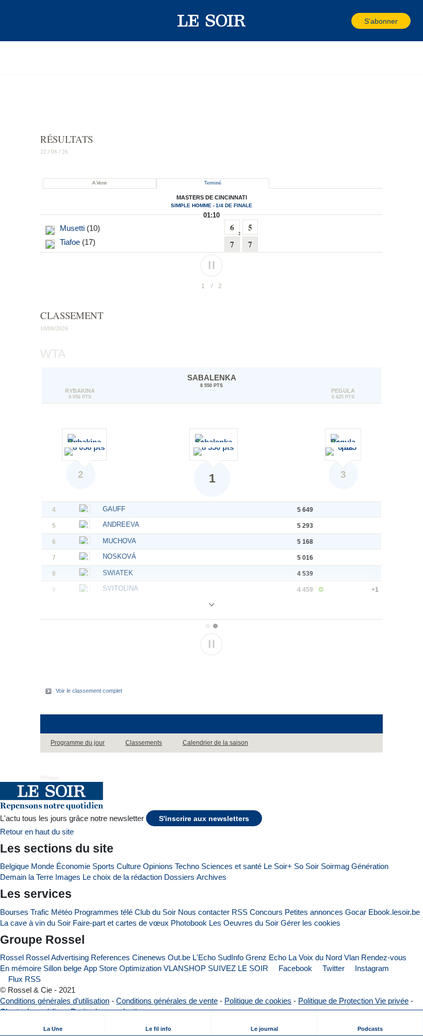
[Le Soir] (211, 20)
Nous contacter (204, 912)
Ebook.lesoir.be (394, 912)
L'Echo (204, 957)
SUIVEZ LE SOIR (238, 968)
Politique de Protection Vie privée (353, 1000)
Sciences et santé (231, 866)
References (110, 957)
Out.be (179, 957)
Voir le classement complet (89, 691)
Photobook (189, 922)
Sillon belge (62, 968)
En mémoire (20, 968)
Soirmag (335, 866)
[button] (25, 20)
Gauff (114, 509)
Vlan (351, 957)
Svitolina (120, 588)
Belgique (14, 866)
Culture (129, 866)
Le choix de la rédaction (122, 877)
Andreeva (121, 524)
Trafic (39, 912)
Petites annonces (314, 912)
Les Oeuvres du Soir (244, 922)
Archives (211, 877)
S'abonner (381, 21)
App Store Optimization (122, 968)
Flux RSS (23, 979)
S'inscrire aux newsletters (204, 819)
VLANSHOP (185, 968)
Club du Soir (155, 912)
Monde (42, 866)
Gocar (355, 912)
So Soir (306, 866)
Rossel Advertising (57, 957)
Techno (187, 866)
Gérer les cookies (310, 922)
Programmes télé (103, 912)
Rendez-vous (383, 957)
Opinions (158, 866)
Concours (266, 912)
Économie (73, 866)
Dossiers (179, 877)
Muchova (119, 541)
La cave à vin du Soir (35, 922)
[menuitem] (53, 1022)
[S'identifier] (342, 21)
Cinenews (149, 957)
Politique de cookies (257, 1000)
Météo (61, 912)
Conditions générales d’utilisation (54, 1000)
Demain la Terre (26, 877)
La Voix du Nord (315, 957)
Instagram (371, 968)
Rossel (12, 957)
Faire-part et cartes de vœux (121, 922)
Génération (369, 866)
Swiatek (118, 573)
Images (67, 877)
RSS (240, 912)
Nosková (119, 556)
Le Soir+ (278, 866)
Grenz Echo (266, 957)
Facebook (294, 968)
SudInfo (230, 957)
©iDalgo (49, 777)
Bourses (14, 912)
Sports (103, 866)
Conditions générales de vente (167, 1000)
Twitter (332, 968)
